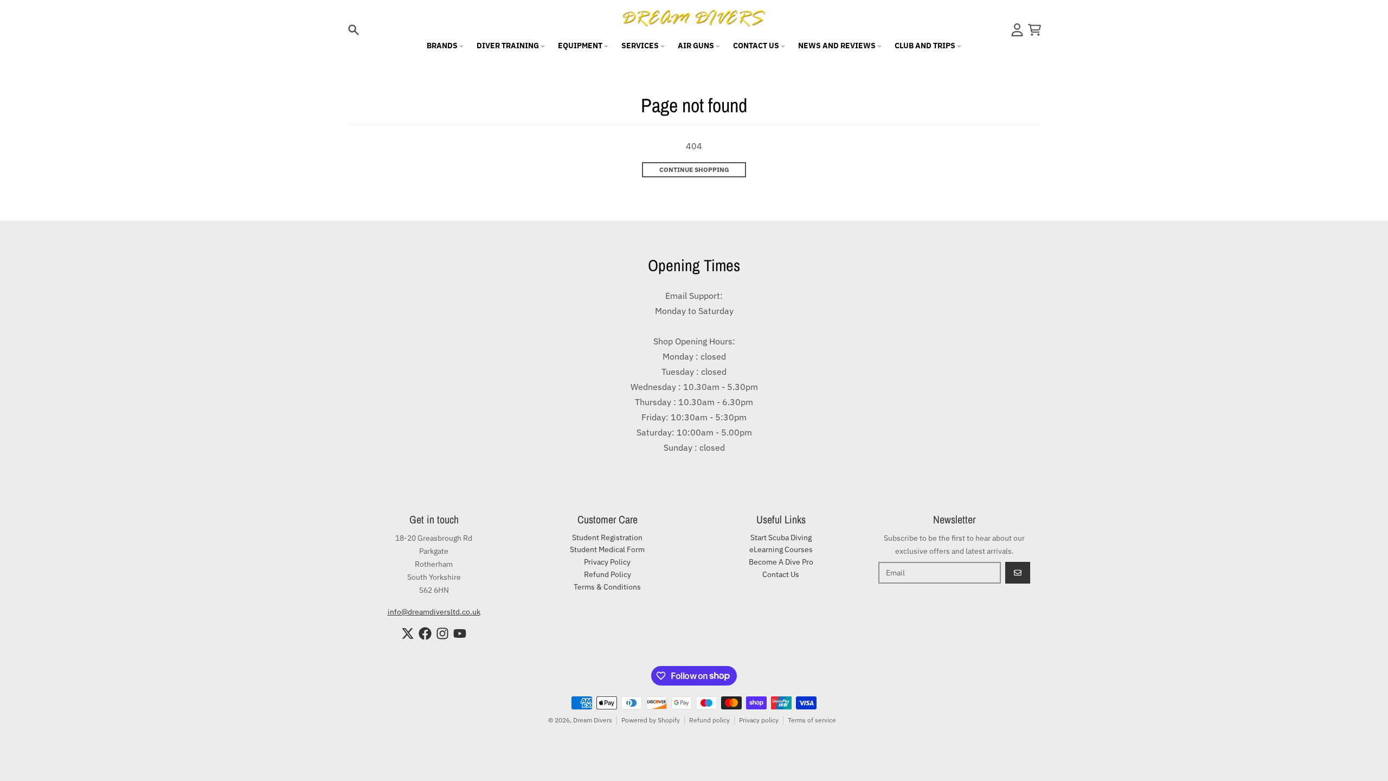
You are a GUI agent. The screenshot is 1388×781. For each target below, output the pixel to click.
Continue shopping (694, 169)
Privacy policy (759, 720)
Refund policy (709, 720)
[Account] (1017, 29)
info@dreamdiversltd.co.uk (434, 612)
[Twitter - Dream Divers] (407, 633)
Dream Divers (592, 720)
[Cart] (1034, 29)
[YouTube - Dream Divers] (459, 633)
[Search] (353, 29)
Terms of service (812, 720)
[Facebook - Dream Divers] (425, 633)
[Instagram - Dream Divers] (442, 633)
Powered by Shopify (650, 720)
